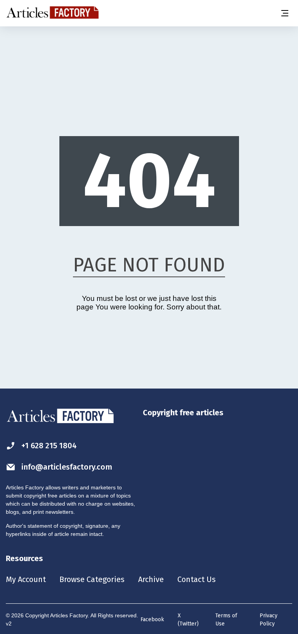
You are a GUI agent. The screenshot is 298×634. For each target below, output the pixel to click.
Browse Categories (92, 579)
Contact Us (196, 579)
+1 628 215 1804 (49, 445)
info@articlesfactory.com (66, 467)
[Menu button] (284, 13)
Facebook (152, 619)
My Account (26, 579)
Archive (151, 579)
